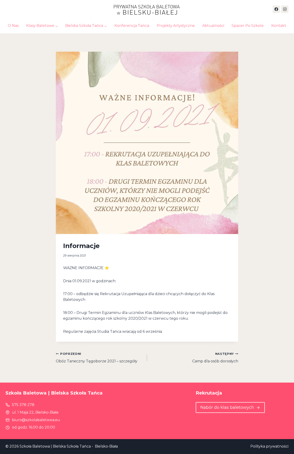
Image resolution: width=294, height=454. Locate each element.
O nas (13, 25)
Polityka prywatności (269, 446)
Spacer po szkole (248, 25)
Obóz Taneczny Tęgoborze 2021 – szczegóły (96, 357)
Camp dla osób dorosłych (215, 357)
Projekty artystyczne (176, 25)
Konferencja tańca (131, 25)
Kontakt (278, 25)
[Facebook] (276, 9)
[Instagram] (284, 9)
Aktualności (213, 25)
